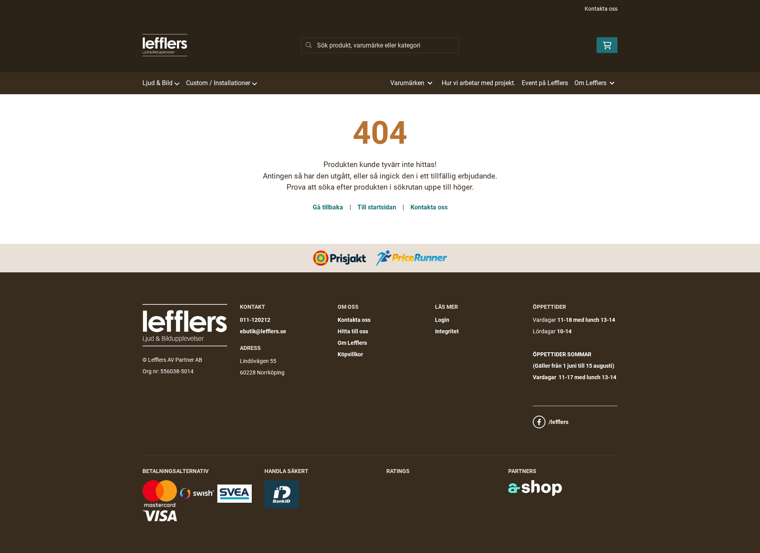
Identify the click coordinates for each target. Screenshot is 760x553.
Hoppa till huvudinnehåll (377, 10)
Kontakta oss (601, 9)
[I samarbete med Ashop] (535, 488)
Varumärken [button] (407, 83)
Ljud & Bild (157, 83)
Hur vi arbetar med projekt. (478, 83)
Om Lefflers (352, 343)
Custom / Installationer (218, 83)
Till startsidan (376, 207)
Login (442, 320)
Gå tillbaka (328, 207)
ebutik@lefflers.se (263, 331)
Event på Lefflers (545, 83)
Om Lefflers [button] (590, 83)
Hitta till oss (353, 331)
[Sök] (309, 45)
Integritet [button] (447, 331)
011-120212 (255, 320)
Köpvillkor (350, 354)
